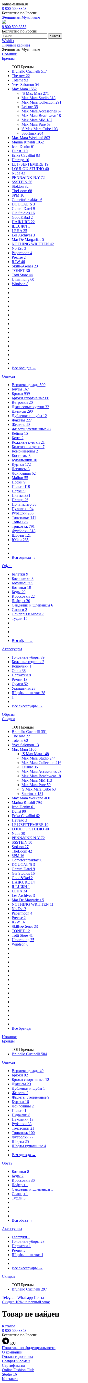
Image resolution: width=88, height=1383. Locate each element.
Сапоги (19, 609)
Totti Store (22, 275)
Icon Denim (23, 146)
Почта (39, 1297)
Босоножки (22, 578)
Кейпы (20, 433)
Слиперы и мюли (28, 614)
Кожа (17, 438)
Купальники (24, 460)
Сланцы (20, 1194)
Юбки (20, 540)
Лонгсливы (24, 473)
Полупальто (24, 504)
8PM (18, 195)
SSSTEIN (22, 182)
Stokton (20, 186)
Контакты (10, 1379)
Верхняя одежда (28, 385)
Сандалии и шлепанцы (32, 605)
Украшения (23, 688)
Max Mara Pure (36, 124)
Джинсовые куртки (30, 407)
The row (21, 76)
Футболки (23, 531)
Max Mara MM (37, 120)
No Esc (19, 248)
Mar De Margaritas (28, 239)
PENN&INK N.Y (28, 177)
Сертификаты (13, 1365)
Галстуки (21, 1237)
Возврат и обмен (16, 1361)
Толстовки (24, 517)
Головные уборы (28, 657)
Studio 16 (9, 1374)
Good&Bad (22, 217)
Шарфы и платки (28, 693)
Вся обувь (22, 640)
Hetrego (20, 160)
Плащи (20, 500)
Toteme (20, 80)
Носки (18, 482)
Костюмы (21, 455)
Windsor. (20, 284)
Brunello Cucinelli (29, 71)
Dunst (20, 151)
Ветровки (22, 402)
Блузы (20, 389)
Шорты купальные (29, 1146)
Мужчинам (31, 17)
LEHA (19, 231)
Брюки (21, 393)
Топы (20, 522)
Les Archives (23, 235)
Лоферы (21, 601)
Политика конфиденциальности (28, 1348)
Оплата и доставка (17, 1356)
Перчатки (21, 675)
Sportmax (32, 133)
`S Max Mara (35, 93)
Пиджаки (21, 1115)
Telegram (9, 1297)
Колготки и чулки (28, 447)
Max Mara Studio (38, 98)
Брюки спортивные (30, 398)
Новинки (9, 54)
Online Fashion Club (18, 1370)
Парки (18, 491)
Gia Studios (23, 213)
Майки (20, 478)
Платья (21, 495)
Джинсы (22, 411)
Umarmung (23, 279)
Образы (8, 714)
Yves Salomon (25, 84)
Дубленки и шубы (29, 416)
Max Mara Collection (41, 102)
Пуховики (22, 509)
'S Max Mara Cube (40, 129)
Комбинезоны (25, 451)
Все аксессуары (27, 706)
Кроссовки (23, 596)
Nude (18, 173)
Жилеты (21, 424)
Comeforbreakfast (27, 200)
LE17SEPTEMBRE (30, 164)
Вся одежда (24, 557)
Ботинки (21, 587)
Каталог (8, 1326)
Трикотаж (23, 526)
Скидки (8, 719)
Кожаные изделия (28, 662)
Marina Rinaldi (28, 142)
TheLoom (22, 191)
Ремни (19, 679)
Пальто (21, 486)
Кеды (18, 592)
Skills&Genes (25, 266)
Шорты (21, 535)
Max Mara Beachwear (41, 115)
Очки (19, 670)
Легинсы (21, 469)
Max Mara (24, 89)
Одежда (8, 376)
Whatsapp (25, 1297)
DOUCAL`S (23, 204)
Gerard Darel (23, 208)
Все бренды (24, 368)
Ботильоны (22, 583)
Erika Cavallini (26, 155)
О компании (12, 1352)
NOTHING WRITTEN (33, 244)
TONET (21, 270)
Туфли (19, 618)
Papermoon (22, 253)
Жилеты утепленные (31, 429)
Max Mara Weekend (31, 138)
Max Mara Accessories (42, 111)
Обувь (7, 566)
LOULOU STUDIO (30, 169)
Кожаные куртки (28, 442)
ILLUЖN (21, 226)
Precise (19, 257)
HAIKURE (23, 222)
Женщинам (11, 17)
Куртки (21, 464)
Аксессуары (12, 649)
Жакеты (22, 420)
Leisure (30, 107)
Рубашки (22, 513)
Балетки (20, 574)
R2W (18, 262)
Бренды (8, 58)
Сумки (20, 684)
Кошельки (22, 666)
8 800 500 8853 (14, 8)
